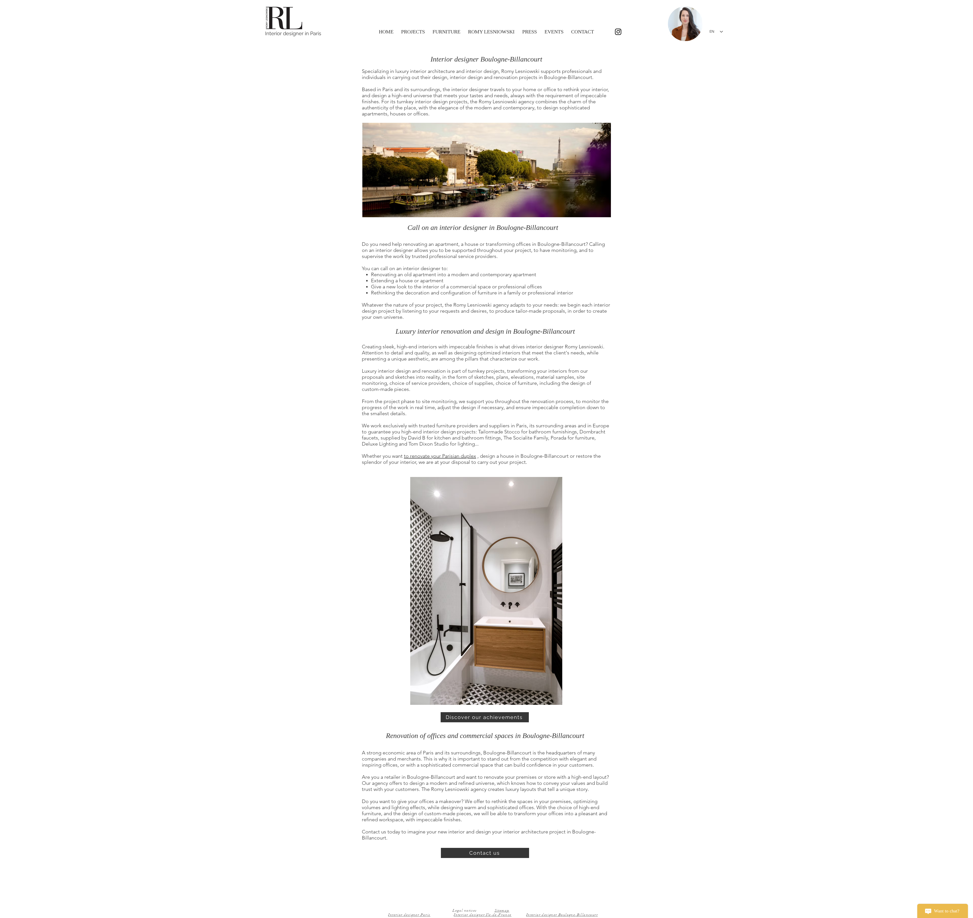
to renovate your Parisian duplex (440, 456)
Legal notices (465, 910)
